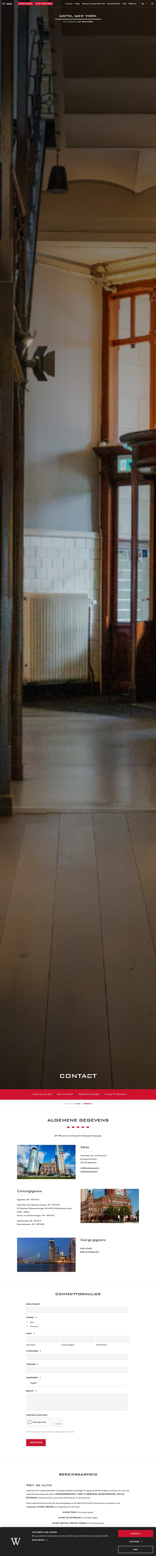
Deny (135, 1549)
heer (32, 1322)
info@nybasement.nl (89, 1171)
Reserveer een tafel (42, 1094)
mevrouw (34, 1326)
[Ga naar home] (78, 19)
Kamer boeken (25, 4)
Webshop (132, 4)
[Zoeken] (152, 3)
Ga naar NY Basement (115, 1094)
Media (77, 4)
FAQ (124, 4)
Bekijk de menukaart (89, 1094)
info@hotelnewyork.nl (89, 1168)
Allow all (136, 1533)
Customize (134, 1541)
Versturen (35, 1442)
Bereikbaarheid (113, 4)
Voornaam (30, 1345)
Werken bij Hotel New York (93, 4)
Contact (69, 4)
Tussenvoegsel (67, 1345)
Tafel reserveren (43, 4)
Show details (38, 1540)
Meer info (97, 1136)
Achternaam (101, 1345)
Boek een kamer (65, 1094)
